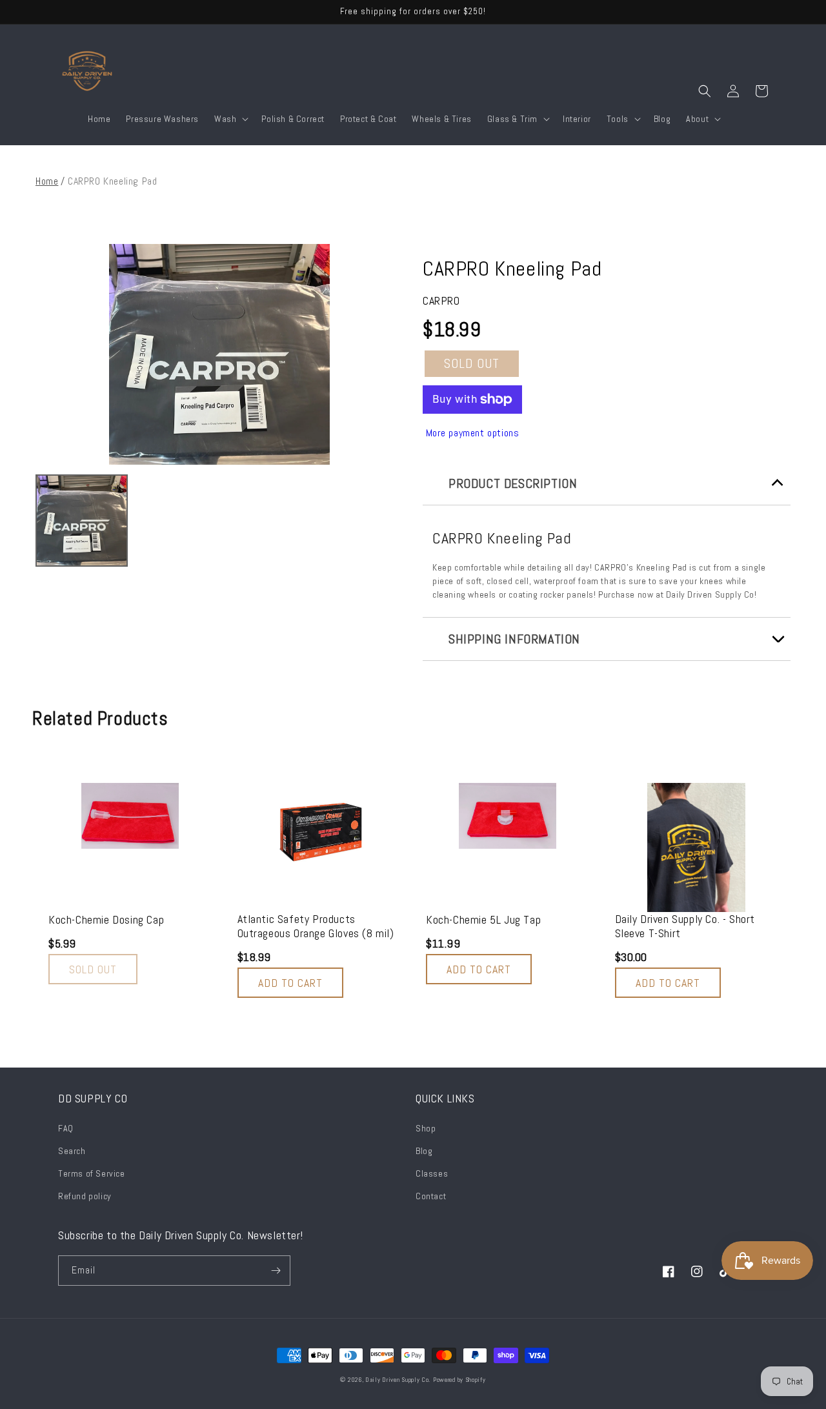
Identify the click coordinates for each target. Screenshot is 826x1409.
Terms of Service (91, 1173)
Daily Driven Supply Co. (397, 1379)
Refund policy (85, 1196)
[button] (230, 118)
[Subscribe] (275, 1270)
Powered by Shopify (459, 1379)
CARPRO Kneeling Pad (512, 268)
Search (72, 1151)
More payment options (472, 433)
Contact (431, 1196)
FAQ (66, 1128)
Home (46, 181)
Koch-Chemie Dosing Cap (106, 920)
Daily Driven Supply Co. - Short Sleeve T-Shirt (685, 926)
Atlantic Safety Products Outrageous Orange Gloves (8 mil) (315, 926)
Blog (424, 1151)
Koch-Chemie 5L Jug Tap (483, 920)
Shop (426, 1128)
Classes (432, 1173)
